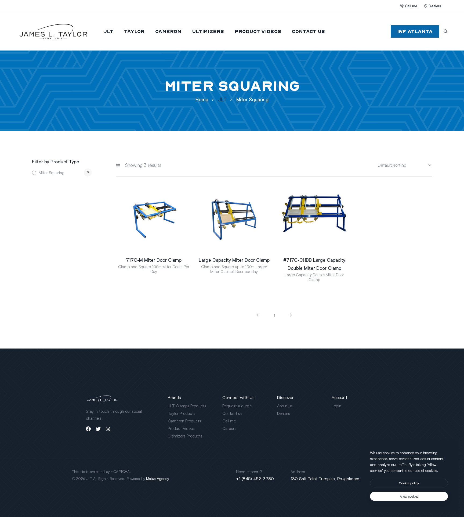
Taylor (134, 31)
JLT (108, 31)
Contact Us (308, 31)
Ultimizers (208, 31)
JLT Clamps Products (187, 405)
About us (285, 405)
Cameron (168, 31)
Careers (229, 428)
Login (336, 405)
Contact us (232, 413)
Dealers (435, 6)
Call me (411, 6)
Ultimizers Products (185, 435)
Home (201, 99)
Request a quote (237, 405)
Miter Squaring (51, 172)
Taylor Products (181, 413)
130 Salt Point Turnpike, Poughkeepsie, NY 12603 (338, 478)
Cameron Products (184, 420)
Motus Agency (157, 478)
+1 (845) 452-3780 (255, 478)
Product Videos (258, 31)
